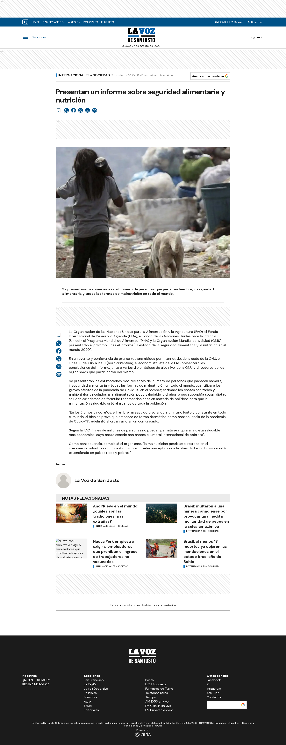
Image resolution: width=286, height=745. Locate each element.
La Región (73, 22)
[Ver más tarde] (59, 110)
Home (36, 22)
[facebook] (73, 110)
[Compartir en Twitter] (80, 110)
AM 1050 (220, 22)
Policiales (90, 22)
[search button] (25, 22)
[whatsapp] (66, 110)
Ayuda (158, 725)
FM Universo (254, 22)
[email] (87, 110)
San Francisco (53, 22)
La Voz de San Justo (96, 480)
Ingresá (256, 37)
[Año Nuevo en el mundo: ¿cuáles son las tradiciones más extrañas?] (71, 513)
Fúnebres (107, 22)
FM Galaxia (236, 22)
